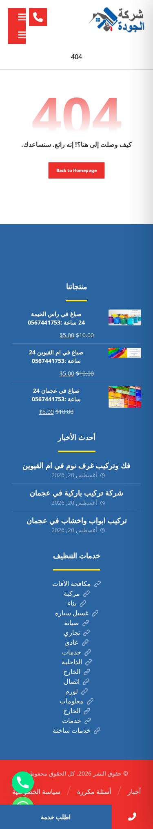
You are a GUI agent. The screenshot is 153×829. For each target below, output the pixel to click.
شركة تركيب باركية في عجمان (76, 492)
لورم (71, 691)
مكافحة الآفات (71, 583)
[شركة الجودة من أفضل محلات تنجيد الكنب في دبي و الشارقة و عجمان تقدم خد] (116, 20)
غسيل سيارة (72, 612)
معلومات (72, 700)
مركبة (72, 593)
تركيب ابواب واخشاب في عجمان (77, 520)
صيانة (71, 622)
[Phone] (23, 783)
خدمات (71, 652)
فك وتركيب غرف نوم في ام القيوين (76, 465)
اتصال (72, 681)
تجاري (72, 632)
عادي (71, 642)
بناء (71, 603)
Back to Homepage (76, 170)
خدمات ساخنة (72, 730)
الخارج (71, 671)
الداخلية (72, 661)
